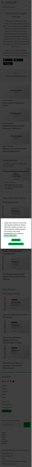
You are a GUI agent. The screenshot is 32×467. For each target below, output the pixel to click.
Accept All (16, 240)
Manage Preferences (16, 244)
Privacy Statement (10, 236)
